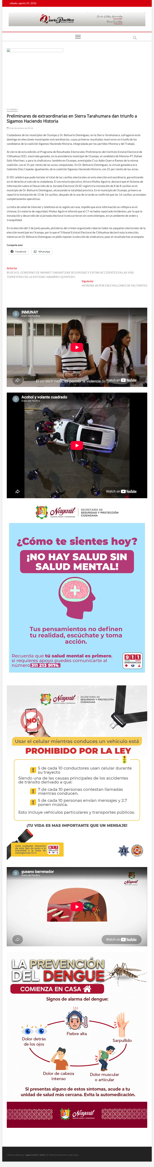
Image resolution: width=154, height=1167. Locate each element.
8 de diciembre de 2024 (21, 128)
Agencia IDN (32, 1154)
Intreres (12, 109)
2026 (42, 1154)
